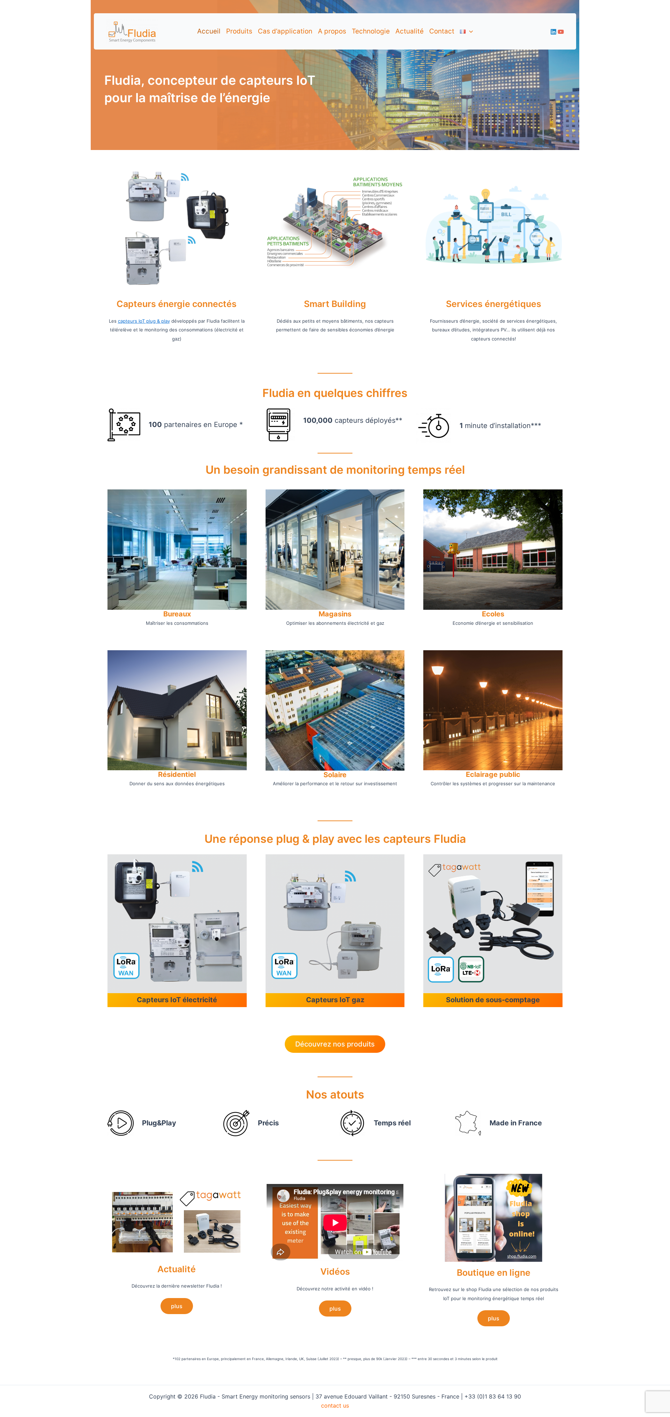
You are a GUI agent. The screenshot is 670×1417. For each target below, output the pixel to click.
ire (342, 775)
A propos (332, 31)
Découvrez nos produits (335, 1044)
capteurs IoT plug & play (144, 321)
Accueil (209, 31)
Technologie (371, 31)
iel (192, 774)
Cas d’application (285, 31)
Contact (441, 31)
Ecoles (493, 614)
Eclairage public (493, 774)
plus (177, 1306)
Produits (239, 31)
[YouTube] (561, 32)
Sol (328, 775)
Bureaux (177, 614)
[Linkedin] (553, 32)
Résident (173, 774)
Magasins (335, 614)
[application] (469, 31)
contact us (335, 1405)
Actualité (409, 31)
